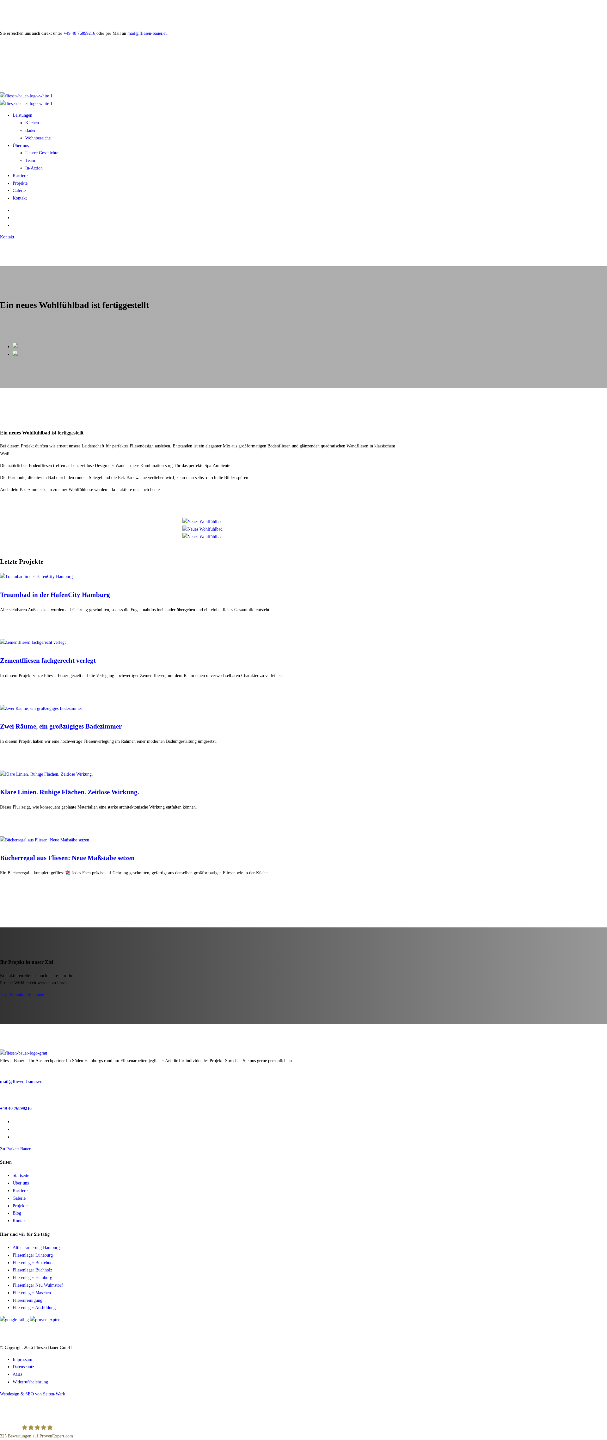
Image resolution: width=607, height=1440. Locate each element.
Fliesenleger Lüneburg (33, 1255)
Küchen (32, 122)
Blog (17, 1213)
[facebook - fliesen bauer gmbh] (14, 1129)
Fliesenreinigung (27, 1300)
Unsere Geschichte (41, 153)
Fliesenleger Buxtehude (33, 1262)
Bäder (30, 130)
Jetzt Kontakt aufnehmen (22, 995)
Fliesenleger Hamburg (32, 1277)
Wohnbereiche (38, 138)
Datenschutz (23, 1366)
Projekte (20, 183)
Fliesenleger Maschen (32, 1292)
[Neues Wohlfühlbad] (202, 521)
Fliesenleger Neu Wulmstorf (38, 1285)
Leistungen (22, 115)
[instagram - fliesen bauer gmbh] (14, 1121)
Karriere (20, 175)
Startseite (21, 1175)
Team (30, 160)
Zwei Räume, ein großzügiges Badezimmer (61, 726)
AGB (17, 1374)
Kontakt (20, 198)
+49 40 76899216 (79, 33)
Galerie (19, 190)
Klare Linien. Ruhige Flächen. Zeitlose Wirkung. (69, 792)
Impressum (22, 1359)
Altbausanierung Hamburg (36, 1247)
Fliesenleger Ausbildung (34, 1307)
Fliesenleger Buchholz (32, 1270)
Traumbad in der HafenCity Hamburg (55, 595)
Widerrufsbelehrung (30, 1382)
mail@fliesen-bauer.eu (147, 33)
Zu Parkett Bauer (15, 1149)
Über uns (21, 145)
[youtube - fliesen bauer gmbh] (14, 1137)
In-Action (34, 168)
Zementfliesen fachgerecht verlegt (48, 660)
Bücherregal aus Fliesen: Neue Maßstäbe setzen (67, 858)
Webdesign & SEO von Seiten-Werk (32, 1394)
